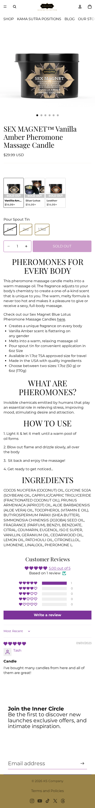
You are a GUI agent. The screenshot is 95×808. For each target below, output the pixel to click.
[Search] (14, 7)
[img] (15, 644)
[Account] (80, 7)
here (61, 319)
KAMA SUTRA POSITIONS (39, 19)
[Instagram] (32, 801)
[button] (28, 583)
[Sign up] (82, 763)
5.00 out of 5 (59, 568)
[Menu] (5, 7)
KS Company (53, 781)
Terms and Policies (47, 791)
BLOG (70, 19)
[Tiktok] (47, 801)
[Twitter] (55, 801)
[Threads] (63, 801)
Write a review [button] (47, 615)
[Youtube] (39, 801)
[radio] (14, 193)
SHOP (8, 19)
